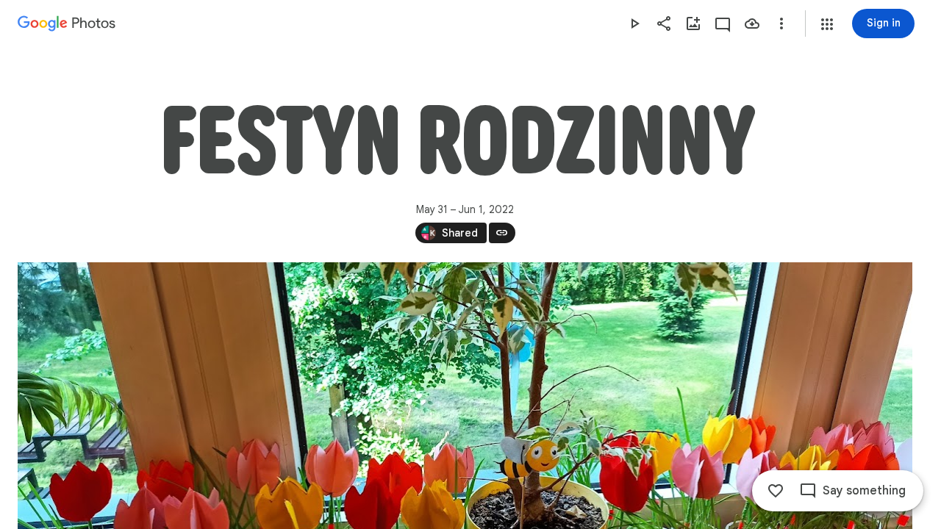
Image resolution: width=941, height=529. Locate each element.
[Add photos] (693, 23)
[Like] (775, 490)
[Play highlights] (634, 23)
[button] (827, 24)
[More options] (781, 23)
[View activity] (722, 23)
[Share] (664, 23)
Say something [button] (864, 490)
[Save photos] (752, 23)
